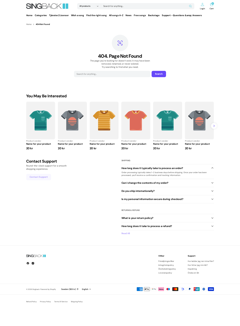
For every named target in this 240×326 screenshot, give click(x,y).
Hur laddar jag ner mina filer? (201, 261)
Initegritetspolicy (166, 265)
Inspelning (192, 269)
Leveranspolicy (165, 273)
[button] (202, 6)
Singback (36, 289)
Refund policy (31, 302)
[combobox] (147, 6)
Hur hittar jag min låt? (197, 265)
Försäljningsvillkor (166, 261)
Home (29, 24)
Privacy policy (45, 302)
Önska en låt (193, 273)
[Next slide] (214, 126)
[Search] (190, 6)
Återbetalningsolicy (167, 269)
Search (159, 73)
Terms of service (60, 302)
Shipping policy (77, 302)
